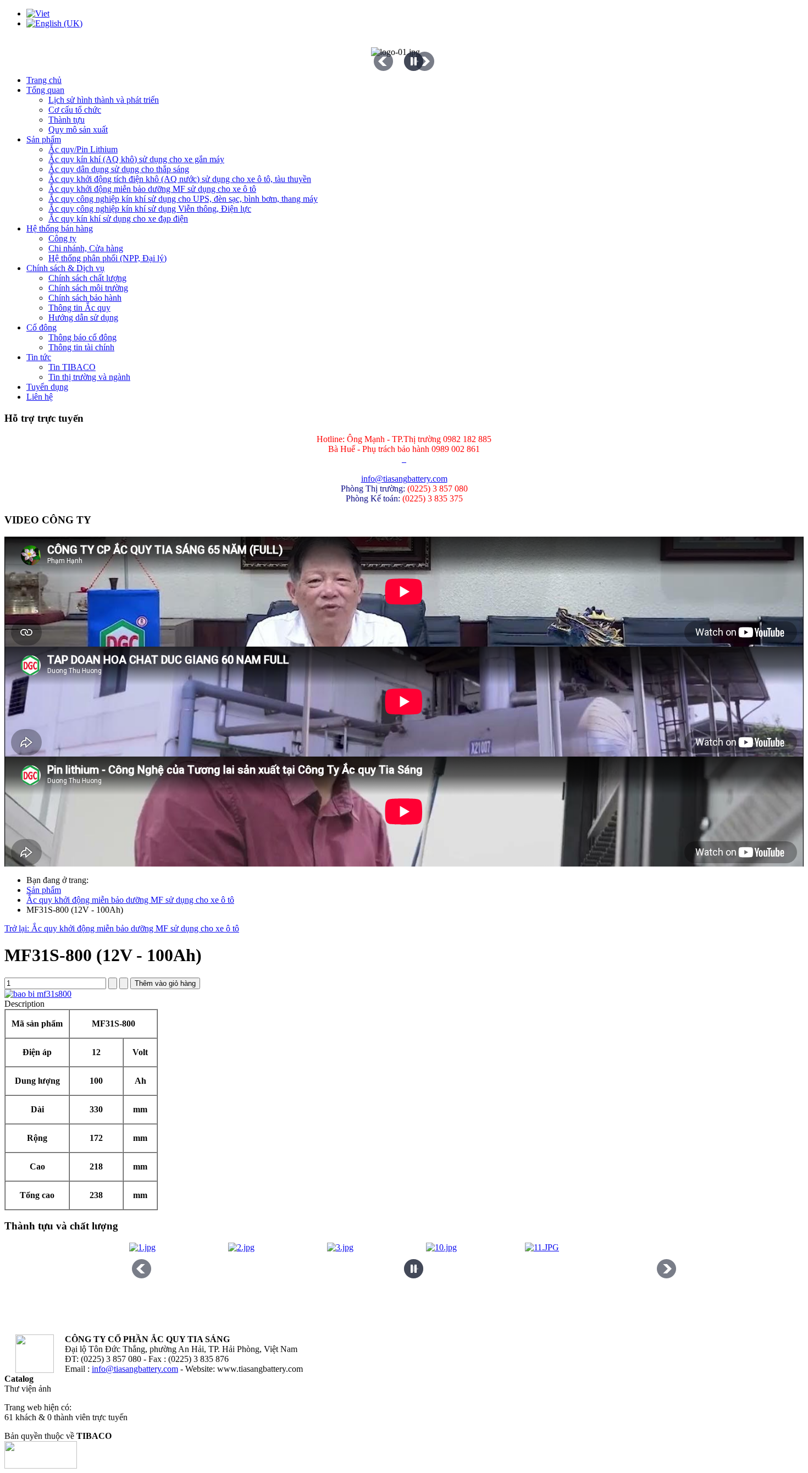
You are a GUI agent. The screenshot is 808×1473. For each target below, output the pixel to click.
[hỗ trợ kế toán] (403, 459)
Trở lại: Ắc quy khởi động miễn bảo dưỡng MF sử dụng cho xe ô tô (121, 928)
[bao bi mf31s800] (37, 993)
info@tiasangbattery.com (404, 478)
